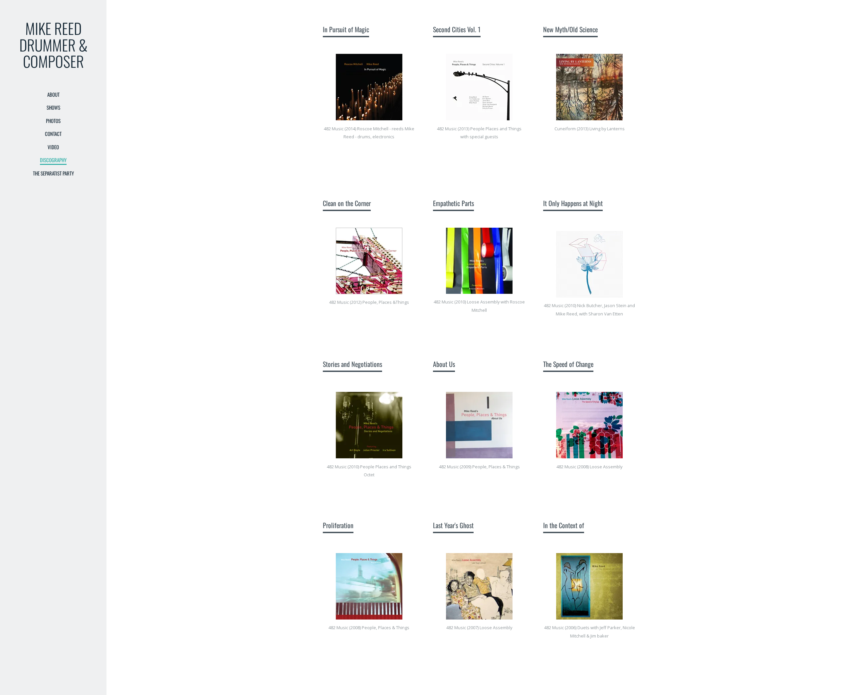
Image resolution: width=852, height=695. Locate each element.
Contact (53, 133)
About (53, 94)
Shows (53, 107)
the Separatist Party (53, 173)
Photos (53, 120)
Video (53, 147)
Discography (53, 160)
